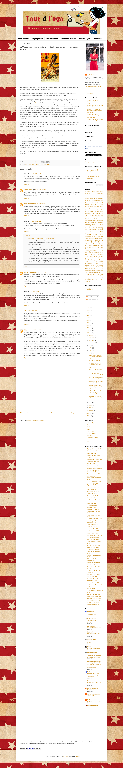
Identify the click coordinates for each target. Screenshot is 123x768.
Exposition (87, 224)
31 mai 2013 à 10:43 (40, 189)
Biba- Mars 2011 (91, 588)
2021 (88, 312)
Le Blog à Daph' (91, 699)
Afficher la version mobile (50, 416)
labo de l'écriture (89, 245)
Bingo (86, 200)
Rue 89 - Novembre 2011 (94, 594)
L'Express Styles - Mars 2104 (94, 535)
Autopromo (88, 196)
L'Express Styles (91, 422)
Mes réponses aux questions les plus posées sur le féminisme (94, 170)
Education (88, 220)
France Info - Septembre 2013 (95, 562)
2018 (88, 320)
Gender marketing (23, 39)
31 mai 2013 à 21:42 (35, 221)
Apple (94, 195)
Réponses (28, 235)
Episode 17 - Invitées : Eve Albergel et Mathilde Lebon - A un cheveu (94, 111)
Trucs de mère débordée (91, 272)
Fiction (90, 227)
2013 (88, 333)
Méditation (100, 254)
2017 (88, 323)
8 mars (87, 191)
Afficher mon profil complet (93, 86)
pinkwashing (88, 263)
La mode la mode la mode (96, 243)
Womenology (90, 431)
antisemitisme (88, 195)
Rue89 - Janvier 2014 (93, 547)
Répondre (26, 184)
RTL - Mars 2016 (91, 464)
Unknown (26, 330)
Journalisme (94, 242)
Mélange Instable (92, 652)
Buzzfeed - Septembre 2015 (94, 468)
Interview (101, 238)
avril (90, 402)
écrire (101, 218)
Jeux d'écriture (97, 39)
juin (90, 350)
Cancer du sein (94, 204)
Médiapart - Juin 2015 (93, 491)
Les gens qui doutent (94, 360)
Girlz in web (90, 435)
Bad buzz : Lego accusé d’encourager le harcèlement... (95, 392)
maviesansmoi (91, 626)
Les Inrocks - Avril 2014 (93, 531)
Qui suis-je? (90, 93)
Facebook (93, 224)
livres (102, 247)
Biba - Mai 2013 (91, 564)
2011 (88, 416)
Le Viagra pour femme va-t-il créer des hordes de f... (96, 357)
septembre (92, 343)
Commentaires (92, 299)
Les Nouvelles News (92, 437)
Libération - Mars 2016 (93, 455)
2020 (88, 315)
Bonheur (87, 202)
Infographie (91, 238)
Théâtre (93, 270)
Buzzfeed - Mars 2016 (93, 451)
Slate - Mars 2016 (92, 453)
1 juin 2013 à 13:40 (40, 272)
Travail (101, 270)
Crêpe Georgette (91, 639)
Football (95, 227)
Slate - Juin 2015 (91, 489)
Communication (94, 208)
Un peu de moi (92, 367)
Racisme (93, 265)
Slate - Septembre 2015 (93, 474)
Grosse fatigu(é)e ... (92, 695)
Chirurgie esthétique (94, 206)
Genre (96, 232)
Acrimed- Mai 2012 (92, 580)
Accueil (50, 413)
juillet (90, 348)
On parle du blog (97, 259)
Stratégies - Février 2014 (94, 545)
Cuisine (87, 211)
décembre (92, 335)
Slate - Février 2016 (92, 466)
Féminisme (93, 226)
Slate (36, 103)
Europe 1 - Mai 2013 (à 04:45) (95, 604)
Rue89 (88, 427)
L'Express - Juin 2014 (92, 526)
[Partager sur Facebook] (47, 162)
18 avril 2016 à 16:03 (36, 330)
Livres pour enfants (94, 249)
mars (90, 405)
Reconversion (100, 265)
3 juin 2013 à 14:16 (32, 310)
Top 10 (98, 270)
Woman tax (88, 281)
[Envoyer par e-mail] (42, 162)
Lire (99, 247)
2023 (88, 307)
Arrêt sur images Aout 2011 (94, 598)
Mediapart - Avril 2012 (93, 582)
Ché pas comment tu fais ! (94, 694)
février (91, 407)
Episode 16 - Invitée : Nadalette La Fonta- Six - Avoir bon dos (93, 116)
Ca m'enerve (28, 164)
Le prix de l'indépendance (93, 648)
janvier (91, 410)
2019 (88, 317)
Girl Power (43, 164)
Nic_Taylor (66, 756)
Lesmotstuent (93, 247)
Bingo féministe (92, 200)
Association (100, 195)
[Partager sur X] (45, 162)
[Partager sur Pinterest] (49, 162)
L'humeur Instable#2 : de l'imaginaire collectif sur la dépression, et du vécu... (94, 655)
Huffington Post (91, 433)
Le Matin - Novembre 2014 (94, 518)
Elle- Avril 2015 (91, 497)
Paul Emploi (99, 261)
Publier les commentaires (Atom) (36, 420)
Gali (25, 310)
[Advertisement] (49, 398)
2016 (88, 325)
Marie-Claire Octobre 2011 (94, 596)
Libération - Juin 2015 (93, 493)
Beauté (87, 198)
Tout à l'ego (87, 143)
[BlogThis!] (43, 162)
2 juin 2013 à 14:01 (49, 238)
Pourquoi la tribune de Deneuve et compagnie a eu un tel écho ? (94, 675)
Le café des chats (91, 689)
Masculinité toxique (93, 254)
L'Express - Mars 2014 (93, 537)
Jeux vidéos (96, 240)
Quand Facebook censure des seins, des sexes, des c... (96, 398)
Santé (48, 164)
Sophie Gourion (28, 189)
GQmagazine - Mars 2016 (94, 449)
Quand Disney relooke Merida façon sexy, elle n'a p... (95, 387)
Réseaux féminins (90, 267)
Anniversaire (100, 193)
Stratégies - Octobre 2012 (94, 578)
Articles (90, 296)
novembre (92, 337)
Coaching (87, 208)
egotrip (93, 220)
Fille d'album (90, 611)
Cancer (87, 204)
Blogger (77, 756)
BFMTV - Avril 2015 (92, 495)
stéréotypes (88, 270)
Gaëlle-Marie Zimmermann (35, 238)
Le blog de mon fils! (92, 688)
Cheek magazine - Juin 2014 (94, 524)
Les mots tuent (91, 128)
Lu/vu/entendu (90, 251)
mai (90, 353)
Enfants (101, 222)
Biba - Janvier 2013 (92, 576)
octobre (91, 340)
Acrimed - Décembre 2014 (94, 509)
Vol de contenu (99, 279)
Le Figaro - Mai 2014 (93, 528)
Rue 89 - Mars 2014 (92, 533)
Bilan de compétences (96, 198)
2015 (88, 328)
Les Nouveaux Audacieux (94, 661)
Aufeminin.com (91, 425)
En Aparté (90, 632)
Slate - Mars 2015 (92, 503)
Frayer (89, 646)
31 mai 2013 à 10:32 (35, 174)
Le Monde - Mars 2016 (93, 457)
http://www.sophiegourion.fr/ (93, 162)
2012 (88, 413)
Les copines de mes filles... (94, 701)
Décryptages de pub (37, 39)
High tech (88, 236)
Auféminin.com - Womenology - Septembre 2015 (94, 478)
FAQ (98, 224)
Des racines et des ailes (96, 215)
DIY (94, 218)
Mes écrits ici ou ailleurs (94, 258)
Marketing (90, 252)
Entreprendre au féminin (69, 39)
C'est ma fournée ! (92, 619)
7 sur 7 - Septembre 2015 (94, 481)
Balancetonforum (99, 196)
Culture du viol (94, 211)
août (90, 345)
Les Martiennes (91, 672)
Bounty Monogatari (29, 203)
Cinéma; (101, 206)
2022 (88, 310)
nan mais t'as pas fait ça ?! (94, 627)
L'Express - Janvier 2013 (93, 574)
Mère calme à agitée (84, 39)
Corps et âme (100, 209)
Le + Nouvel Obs (91, 440)
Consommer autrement (91, 209)
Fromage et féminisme (52, 39)
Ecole (97, 218)
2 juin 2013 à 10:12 (35, 291)
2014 (88, 330)
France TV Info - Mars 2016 (94, 459)
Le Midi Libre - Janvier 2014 (94, 549)
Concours (100, 208)
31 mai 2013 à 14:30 (40, 203)
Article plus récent (25, 413)
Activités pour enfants (97, 191)
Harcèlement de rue (97, 234)
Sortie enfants (99, 268)
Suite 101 (89, 442)
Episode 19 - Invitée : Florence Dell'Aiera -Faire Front (94, 102)
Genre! (89, 681)
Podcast (96, 263)
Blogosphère (99, 200)
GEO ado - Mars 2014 (93, 539)
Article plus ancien (75, 413)
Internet (96, 238)
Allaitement (87, 193)
